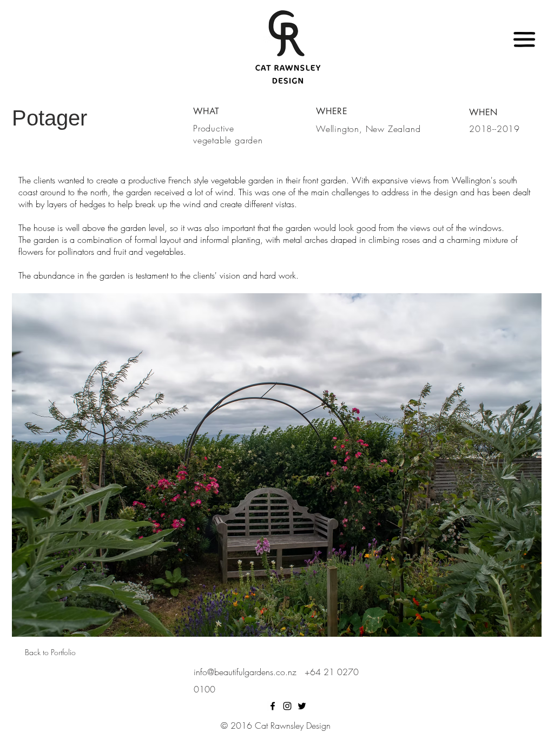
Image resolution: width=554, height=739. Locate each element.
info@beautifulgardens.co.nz (248, 672)
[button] (524, 40)
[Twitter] (301, 706)
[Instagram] (287, 706)
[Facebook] (272, 706)
